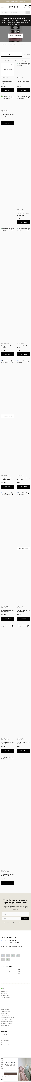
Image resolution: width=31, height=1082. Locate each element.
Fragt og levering (5, 1015)
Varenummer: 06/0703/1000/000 (5, 474)
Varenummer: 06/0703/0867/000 (5, 342)
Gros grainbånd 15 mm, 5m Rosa (7, 346)
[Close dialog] (29, 1058)
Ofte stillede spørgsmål (6, 1019)
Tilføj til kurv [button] (23, 90)
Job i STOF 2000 (5, 1040)
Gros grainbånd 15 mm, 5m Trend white (7, 478)
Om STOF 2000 (4, 1034)
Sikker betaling (4, 1013)
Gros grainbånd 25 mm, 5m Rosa (7, 742)
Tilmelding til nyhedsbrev (7, 1021)
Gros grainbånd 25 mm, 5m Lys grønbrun (7, 610)
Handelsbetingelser (5, 1011)
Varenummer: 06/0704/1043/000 (5, 607)
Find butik (3, 1038)
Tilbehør (10, 44)
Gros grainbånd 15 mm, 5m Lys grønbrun (7, 115)
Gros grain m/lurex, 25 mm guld (7, 82)
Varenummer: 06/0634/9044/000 (5, 78)
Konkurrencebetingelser (7, 1046)
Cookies (3, 1042)
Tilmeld (25, 918)
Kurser (2, 1048)
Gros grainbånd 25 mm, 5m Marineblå (23, 610)
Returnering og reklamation (7, 1017)
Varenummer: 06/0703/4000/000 (20, 342)
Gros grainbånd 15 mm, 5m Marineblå (23, 214)
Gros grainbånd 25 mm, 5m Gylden (23, 478)
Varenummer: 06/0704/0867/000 (5, 739)
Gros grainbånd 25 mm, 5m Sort (23, 742)
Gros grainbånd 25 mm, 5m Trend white (7, 875)
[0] (29, 7)
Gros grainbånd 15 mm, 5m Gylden (23, 82)
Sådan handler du (5, 1009)
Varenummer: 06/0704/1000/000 (5, 871)
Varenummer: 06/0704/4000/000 (20, 739)
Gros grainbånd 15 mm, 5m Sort (23, 346)
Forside (4, 44)
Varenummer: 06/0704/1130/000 (20, 474)
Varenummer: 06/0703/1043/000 (5, 111)
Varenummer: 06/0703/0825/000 (20, 210)
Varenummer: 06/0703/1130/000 (20, 78)
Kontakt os (3, 1036)
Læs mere (7, 90)
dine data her (23, 922)
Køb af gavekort (5, 1025)
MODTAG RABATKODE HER (8, 1074)
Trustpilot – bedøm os (6, 1023)
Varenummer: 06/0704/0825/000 (20, 607)
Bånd (15, 44)
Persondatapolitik (5, 1044)
